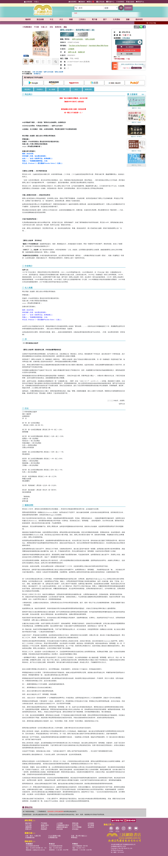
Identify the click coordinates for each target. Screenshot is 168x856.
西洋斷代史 (37, 74)
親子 (105, 19)
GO (121, 8)
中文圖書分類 (28, 74)
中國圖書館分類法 (62, 825)
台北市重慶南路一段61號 (80, 846)
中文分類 (28, 825)
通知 (91, 1)
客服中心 (111, 1)
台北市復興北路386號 (32, 846)
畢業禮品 (74, 837)
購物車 (82, 1)
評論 (137, 27)
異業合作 (28, 829)
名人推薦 (52, 89)
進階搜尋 (128, 8)
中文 (51, 19)
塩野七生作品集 (77, 39)
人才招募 (59, 823)
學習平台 (141, 1)
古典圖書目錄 (52, 837)
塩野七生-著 (72, 52)
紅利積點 (91, 823)
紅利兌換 (101, 1)
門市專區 (44, 823)
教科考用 (139, 19)
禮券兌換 (75, 823)
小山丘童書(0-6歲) (54, 836)
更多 (143, 94)
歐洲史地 (58, 27)
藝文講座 (131, 1)
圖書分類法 (45, 825)
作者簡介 (40, 89)
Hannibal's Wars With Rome (98, 45)
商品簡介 (27, 89)
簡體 (71, 19)
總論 (65, 27)
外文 (61, 19)
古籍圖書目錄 (30, 837)
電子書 (94, 19)
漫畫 (128, 19)
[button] (144, 66)
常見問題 (75, 825)
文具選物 (116, 19)
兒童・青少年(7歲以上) (79, 836)
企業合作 (91, 827)
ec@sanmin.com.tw (39, 850)
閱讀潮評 (44, 829)
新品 (40, 19)
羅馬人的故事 (90, 39)
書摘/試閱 (88, 89)
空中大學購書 (76, 827)
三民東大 (82, 19)
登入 (37, 1)
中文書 (36, 27)
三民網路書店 (27, 27)
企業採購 (29, 1)
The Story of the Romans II (78, 45)
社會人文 (44, 27)
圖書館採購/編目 (62, 827)
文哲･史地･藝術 (37, 72)
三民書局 (71, 49)
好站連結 (75, 829)
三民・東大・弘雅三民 (33, 836)
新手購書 (91, 825)
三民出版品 (126, 38)
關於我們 (28, 823)
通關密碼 (28, 827)
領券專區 (121, 1)
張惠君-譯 (81, 52)
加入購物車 (137, 68)
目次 (76, 89)
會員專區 (73, 1)
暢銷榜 (28, 19)
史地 (51, 27)
